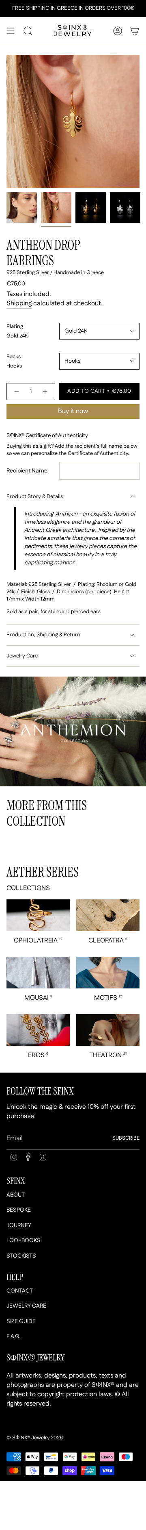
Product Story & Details (34, 497)
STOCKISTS (21, 1256)
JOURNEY (18, 1225)
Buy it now (73, 411)
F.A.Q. (13, 1336)
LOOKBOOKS (23, 1240)
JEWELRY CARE (26, 1306)
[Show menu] (10, 31)
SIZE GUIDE (21, 1321)
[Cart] (134, 31)
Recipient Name (26, 471)
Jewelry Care (22, 656)
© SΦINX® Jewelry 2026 (34, 1437)
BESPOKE (18, 1210)
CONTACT (19, 1291)
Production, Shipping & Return (43, 635)
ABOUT (15, 1195)
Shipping (19, 303)
